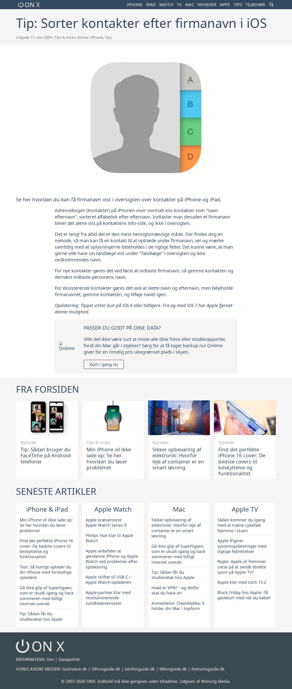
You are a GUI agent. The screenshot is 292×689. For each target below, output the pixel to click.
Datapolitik (69, 659)
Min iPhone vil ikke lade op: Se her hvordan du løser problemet (108, 458)
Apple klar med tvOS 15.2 (241, 582)
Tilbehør (255, 4)
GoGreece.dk (74, 669)
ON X (32, 4)
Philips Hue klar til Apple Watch (109, 538)
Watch (166, 4)
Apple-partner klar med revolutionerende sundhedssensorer (108, 598)
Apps (225, 4)
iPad (151, 4)
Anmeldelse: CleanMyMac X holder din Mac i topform (178, 605)
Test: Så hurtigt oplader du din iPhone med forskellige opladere (46, 572)
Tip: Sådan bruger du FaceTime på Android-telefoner (46, 455)
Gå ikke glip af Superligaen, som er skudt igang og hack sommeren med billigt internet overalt (47, 595)
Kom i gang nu (104, 364)
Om (50, 659)
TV (179, 4)
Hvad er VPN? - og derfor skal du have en (175, 590)
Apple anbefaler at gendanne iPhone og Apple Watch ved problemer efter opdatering (112, 559)
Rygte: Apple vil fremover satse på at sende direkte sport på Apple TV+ (241, 567)
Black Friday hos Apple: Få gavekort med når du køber (243, 595)
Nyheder (207, 4)
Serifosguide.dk (140, 669)
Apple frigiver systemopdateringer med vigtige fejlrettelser (241, 546)
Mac (189, 4)
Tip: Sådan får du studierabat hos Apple (41, 616)
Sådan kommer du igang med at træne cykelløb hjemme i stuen (241, 525)
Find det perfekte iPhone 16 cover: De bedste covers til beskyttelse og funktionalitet (241, 461)
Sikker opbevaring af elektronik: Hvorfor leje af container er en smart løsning (178, 458)
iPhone (135, 4)
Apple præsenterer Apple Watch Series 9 (106, 522)
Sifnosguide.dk (105, 669)
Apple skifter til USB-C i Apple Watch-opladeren (108, 579)
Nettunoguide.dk (207, 669)
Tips (238, 4)
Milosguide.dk (173, 669)
